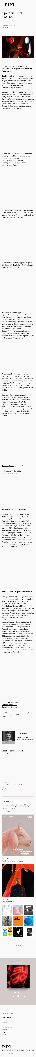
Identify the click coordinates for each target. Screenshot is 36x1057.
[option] (18, 983)
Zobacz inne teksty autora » (25, 739)
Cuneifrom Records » (10, 707)
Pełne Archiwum (6, 1035)
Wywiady (12, 25)
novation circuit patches (26, 1050)
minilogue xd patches (7, 1053)
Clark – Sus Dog (18, 995)
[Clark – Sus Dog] (18, 977)
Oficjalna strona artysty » (11, 702)
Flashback (4, 1029)
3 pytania (4, 25)
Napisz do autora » (22, 737)
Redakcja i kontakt (7, 1027)
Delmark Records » (9, 705)
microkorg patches (14, 1050)
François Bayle (11, 714)
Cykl (8, 25)
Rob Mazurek (19, 714)
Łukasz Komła (5, 23)
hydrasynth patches (27, 1052)
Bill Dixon (7, 713)
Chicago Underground (16, 713)
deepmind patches (6, 1052)
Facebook (4, 1032)
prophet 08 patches (17, 1052)
